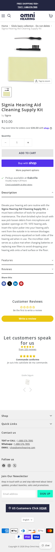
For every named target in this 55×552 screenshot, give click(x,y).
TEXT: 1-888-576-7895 (27, 7)
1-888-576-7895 (25, 440)
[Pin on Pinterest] (21, 283)
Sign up (45, 493)
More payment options (27, 170)
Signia (8, 115)
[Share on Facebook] (4, 283)
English (26, 519)
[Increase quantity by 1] (28, 143)
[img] (27, 347)
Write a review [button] (27, 318)
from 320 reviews (27, 349)
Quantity (6, 136)
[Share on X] (9, 283)
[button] (27, 192)
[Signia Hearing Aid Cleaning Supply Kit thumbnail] (6, 92)
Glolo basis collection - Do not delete (30, 26)
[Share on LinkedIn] (15, 283)
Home (5, 26)
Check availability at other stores (18, 185)
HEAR (43, 508)
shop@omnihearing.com (22, 447)
